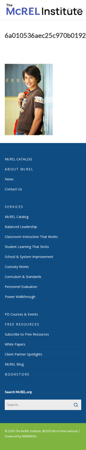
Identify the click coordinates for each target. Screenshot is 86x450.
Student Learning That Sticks (27, 246)
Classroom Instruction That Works (31, 236)
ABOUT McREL (19, 169)
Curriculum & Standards (23, 276)
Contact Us (13, 189)
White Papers (15, 344)
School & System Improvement (29, 256)
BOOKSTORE (17, 374)
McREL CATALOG (18, 159)
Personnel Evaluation (21, 286)
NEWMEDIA (29, 436)
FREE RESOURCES (22, 324)
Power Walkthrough (20, 296)
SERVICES (14, 206)
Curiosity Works (17, 266)
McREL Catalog (16, 216)
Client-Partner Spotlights (23, 354)
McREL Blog (14, 364)
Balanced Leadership (21, 226)
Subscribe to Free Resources (27, 334)
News (9, 179)
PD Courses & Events (21, 314)
